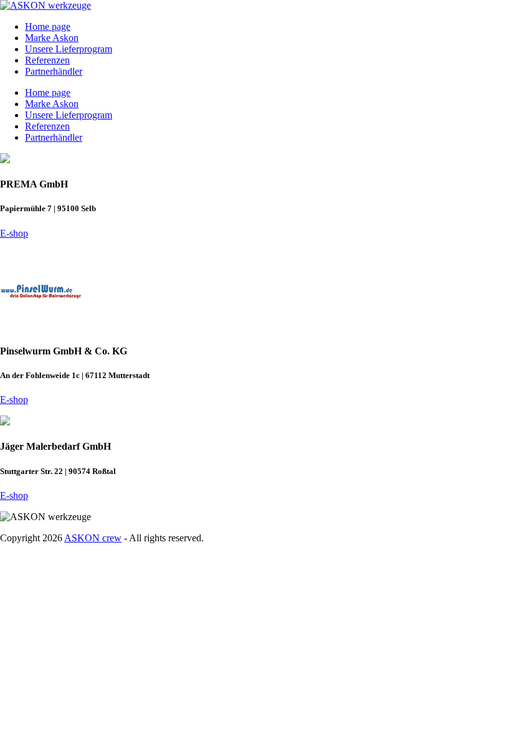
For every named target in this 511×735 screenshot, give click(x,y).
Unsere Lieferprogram (68, 49)
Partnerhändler (53, 71)
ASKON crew (93, 538)
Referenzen (47, 60)
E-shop (14, 233)
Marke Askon (52, 37)
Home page (47, 26)
